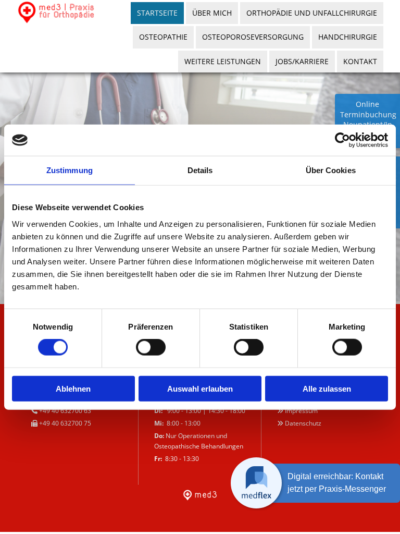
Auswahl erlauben (200, 388)
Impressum (301, 410)
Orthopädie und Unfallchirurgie (311, 13)
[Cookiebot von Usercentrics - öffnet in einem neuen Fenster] (342, 140)
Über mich (212, 13)
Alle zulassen (327, 388)
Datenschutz (303, 423)
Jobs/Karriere (302, 61)
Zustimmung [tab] (69, 170)
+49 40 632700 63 (66, 410)
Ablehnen (73, 388)
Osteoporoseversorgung (253, 37)
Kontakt (360, 61)
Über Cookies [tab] (331, 170)
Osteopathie (163, 37)
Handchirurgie (347, 37)
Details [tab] (200, 170)
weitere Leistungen (222, 61)
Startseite (157, 13)
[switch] (151, 347)
